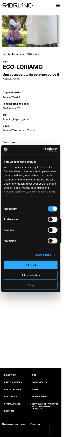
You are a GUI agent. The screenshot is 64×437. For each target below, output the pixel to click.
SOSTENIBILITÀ (39, 382)
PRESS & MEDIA (40, 396)
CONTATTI (37, 424)
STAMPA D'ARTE (12, 403)
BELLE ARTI (10, 375)
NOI (34, 375)
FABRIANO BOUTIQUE (14, 424)
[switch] (53, 219)
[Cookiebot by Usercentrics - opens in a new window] (43, 149)
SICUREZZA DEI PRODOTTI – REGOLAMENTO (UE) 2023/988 (46, 406)
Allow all (31, 265)
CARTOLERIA (10, 396)
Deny (31, 285)
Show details (43, 254)
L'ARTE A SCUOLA (13, 382)
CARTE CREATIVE (13, 389)
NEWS (35, 389)
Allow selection (31, 275)
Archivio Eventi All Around (23, 54)
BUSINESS (9, 411)
